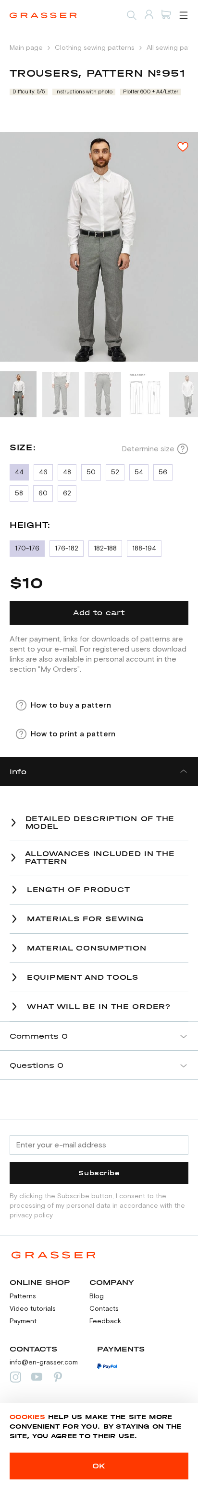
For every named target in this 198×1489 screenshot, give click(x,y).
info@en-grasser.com (44, 1362)
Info (18, 771)
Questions (36, 1065)
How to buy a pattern (71, 705)
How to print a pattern (73, 734)
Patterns (23, 1296)
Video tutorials (33, 1309)
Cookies (27, 1417)
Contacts (104, 1309)
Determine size (148, 449)
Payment (23, 1321)
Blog (96, 1296)
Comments (39, 1036)
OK (99, 1465)
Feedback (105, 1321)
